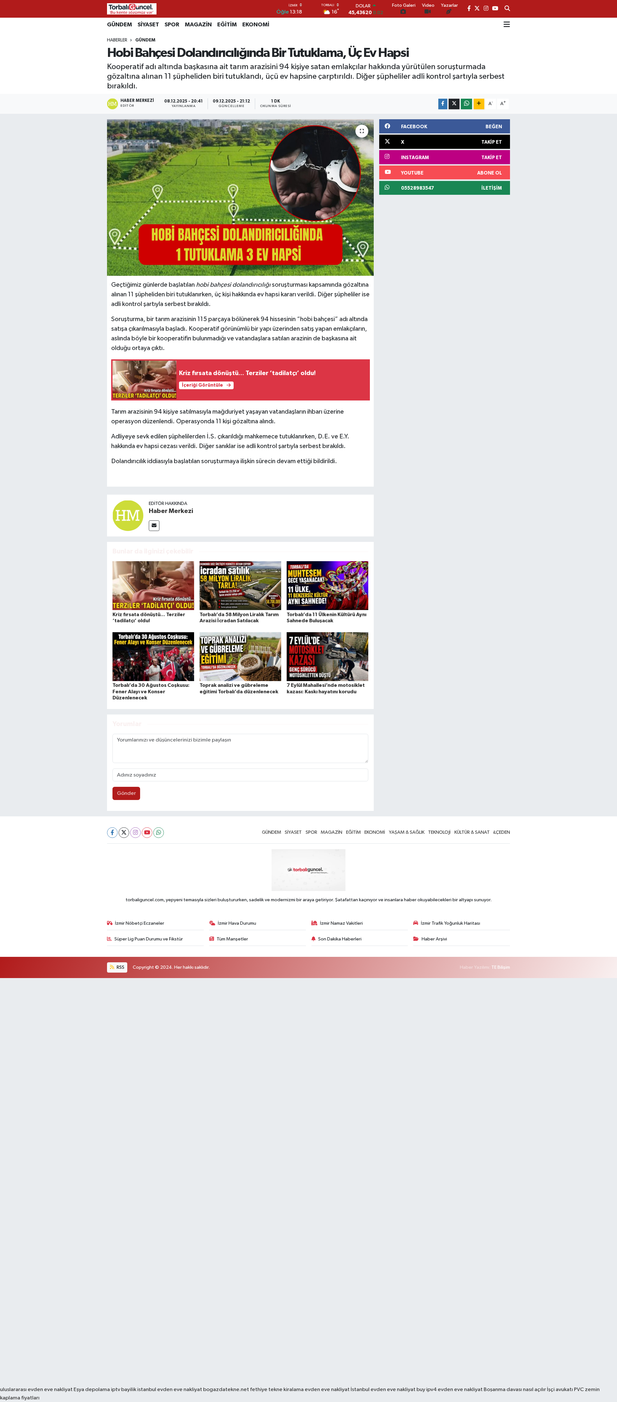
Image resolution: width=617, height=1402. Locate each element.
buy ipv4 (427, 1389)
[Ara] (507, 9)
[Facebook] (112, 832)
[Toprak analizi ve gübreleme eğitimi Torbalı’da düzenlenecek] (240, 656)
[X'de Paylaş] (454, 104)
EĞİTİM (227, 25)
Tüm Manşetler (232, 939)
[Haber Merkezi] (127, 515)
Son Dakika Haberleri (340, 939)
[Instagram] (135, 832)
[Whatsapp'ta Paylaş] (466, 104)
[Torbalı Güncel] (131, 9)
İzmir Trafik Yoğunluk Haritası (450, 923)
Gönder (126, 793)
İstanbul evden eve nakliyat (383, 1389)
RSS (120, 967)
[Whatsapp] (158, 832)
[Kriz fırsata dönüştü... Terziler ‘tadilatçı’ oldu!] (153, 585)
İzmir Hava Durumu (237, 923)
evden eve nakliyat (327, 1389)
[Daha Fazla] (479, 104)
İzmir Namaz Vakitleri (341, 923)
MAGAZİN (198, 25)
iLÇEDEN (501, 832)
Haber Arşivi (434, 939)
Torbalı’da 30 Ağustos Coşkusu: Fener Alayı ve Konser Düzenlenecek (151, 691)
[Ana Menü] (507, 25)
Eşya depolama (92, 1389)
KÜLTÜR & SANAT (472, 832)
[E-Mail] (154, 525)
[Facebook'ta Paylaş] (442, 104)
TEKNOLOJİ (439, 832)
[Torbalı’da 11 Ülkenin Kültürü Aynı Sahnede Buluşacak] (327, 585)
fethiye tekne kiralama (277, 1389)
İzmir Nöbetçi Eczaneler (139, 923)
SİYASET (148, 25)
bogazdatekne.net (226, 1389)
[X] (124, 832)
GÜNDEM (119, 25)
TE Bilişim (500, 967)
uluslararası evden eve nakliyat (36, 1389)
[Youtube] (147, 832)
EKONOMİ (255, 25)
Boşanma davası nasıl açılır (515, 1389)
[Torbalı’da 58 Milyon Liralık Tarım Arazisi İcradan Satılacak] (240, 585)
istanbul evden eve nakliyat (169, 1389)
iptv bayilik (123, 1389)
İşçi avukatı (560, 1389)
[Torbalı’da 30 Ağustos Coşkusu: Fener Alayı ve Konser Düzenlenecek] (153, 656)
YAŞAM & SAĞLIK (407, 832)
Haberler (117, 40)
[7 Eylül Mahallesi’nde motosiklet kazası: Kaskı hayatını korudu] (327, 656)
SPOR (172, 25)
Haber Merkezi (171, 511)
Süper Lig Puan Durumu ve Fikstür (148, 939)
